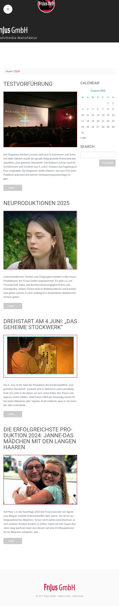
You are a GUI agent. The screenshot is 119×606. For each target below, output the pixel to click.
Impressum (77, 595)
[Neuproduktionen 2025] (40, 240)
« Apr (83, 137)
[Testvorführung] (40, 119)
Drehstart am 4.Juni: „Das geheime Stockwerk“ (40, 324)
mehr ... (13, 187)
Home (9, 71)
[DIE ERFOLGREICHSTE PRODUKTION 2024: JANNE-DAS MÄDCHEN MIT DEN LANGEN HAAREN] (40, 479)
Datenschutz (64, 595)
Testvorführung (28, 84)
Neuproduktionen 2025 (36, 203)
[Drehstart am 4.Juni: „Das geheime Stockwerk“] (40, 356)
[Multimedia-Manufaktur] (59, 586)
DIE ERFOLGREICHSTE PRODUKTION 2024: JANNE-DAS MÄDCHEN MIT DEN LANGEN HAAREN (39, 438)
